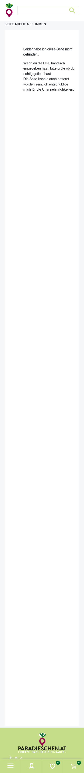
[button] (10, 766)
